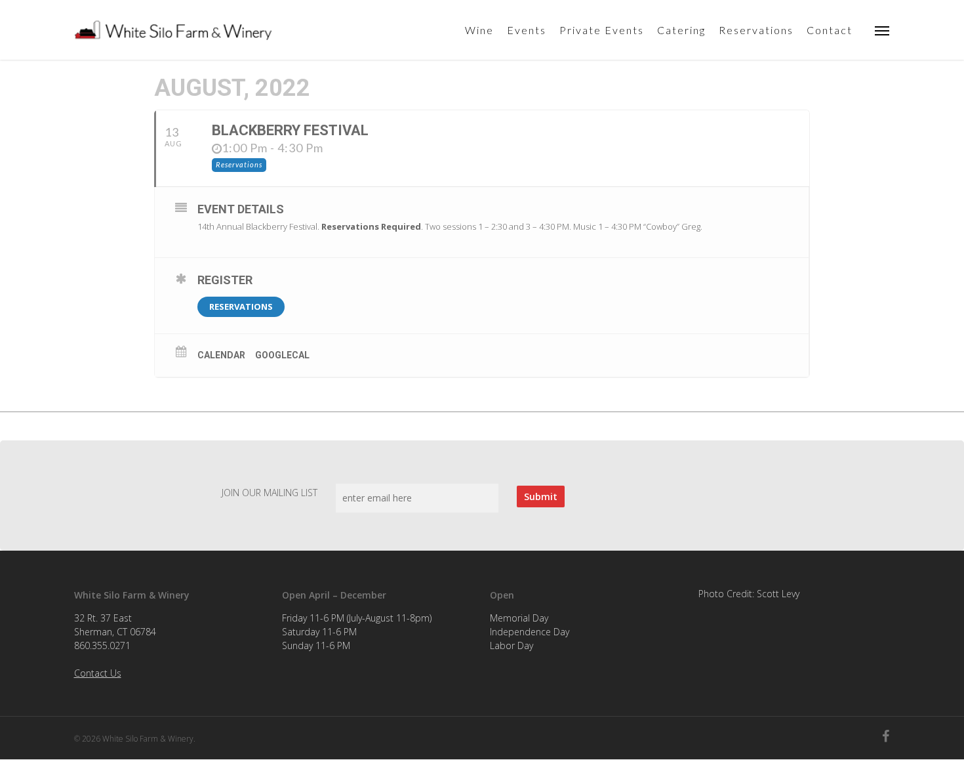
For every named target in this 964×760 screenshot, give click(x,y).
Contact (830, 30)
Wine (479, 30)
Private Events (601, 30)
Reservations (756, 30)
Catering (681, 30)
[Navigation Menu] (883, 30)
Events (526, 30)
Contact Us (97, 673)
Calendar (221, 355)
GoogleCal (282, 355)
